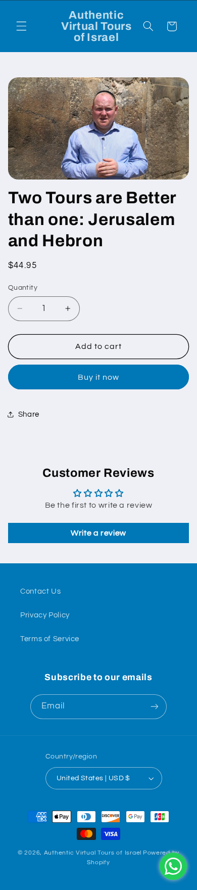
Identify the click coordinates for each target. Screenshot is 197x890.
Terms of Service (49, 639)
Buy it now (99, 377)
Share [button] (28, 414)
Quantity (22, 287)
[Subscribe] (154, 706)
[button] (21, 26)
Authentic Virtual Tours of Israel (92, 853)
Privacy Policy (45, 615)
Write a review (98, 533)
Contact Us (40, 591)
